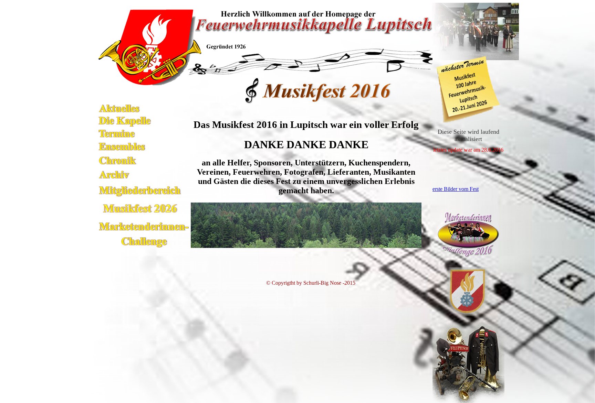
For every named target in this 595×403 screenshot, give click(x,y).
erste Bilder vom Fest (455, 189)
